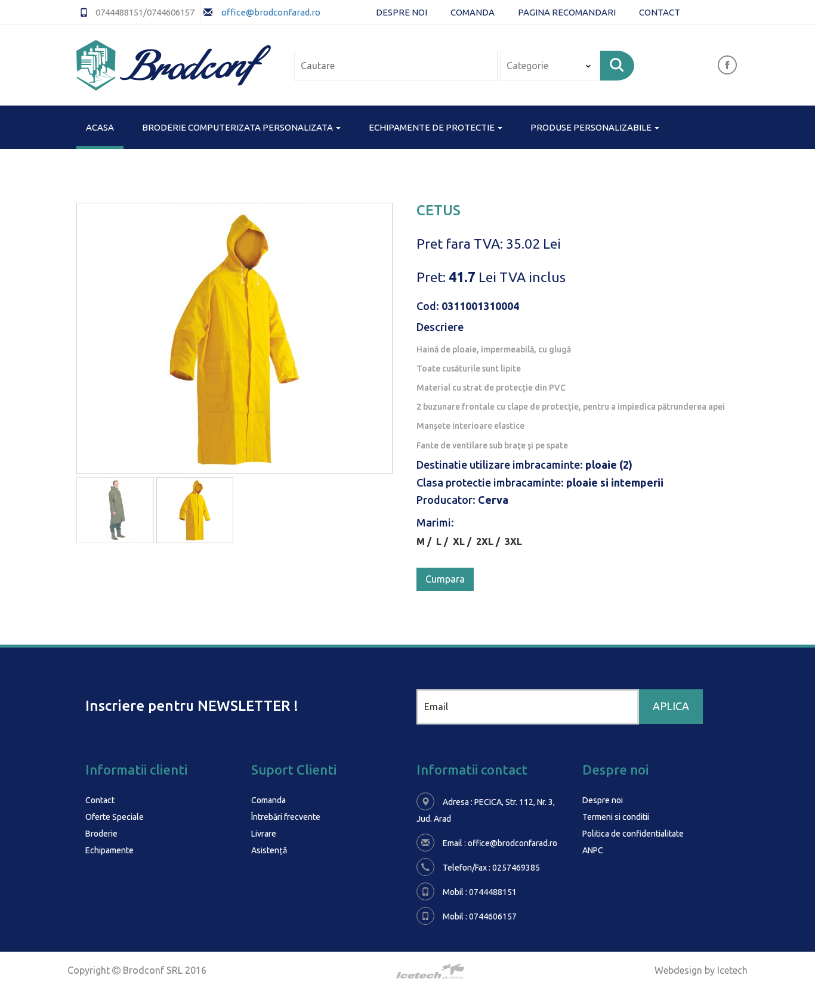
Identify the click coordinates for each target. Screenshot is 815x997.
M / (426, 541)
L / (444, 541)
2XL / (490, 541)
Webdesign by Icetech (701, 970)
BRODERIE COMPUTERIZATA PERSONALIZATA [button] (238, 127)
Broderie (101, 833)
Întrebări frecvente (285, 817)
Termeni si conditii (615, 817)
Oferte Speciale (114, 817)
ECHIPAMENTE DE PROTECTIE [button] (432, 127)
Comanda (472, 12)
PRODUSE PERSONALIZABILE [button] (591, 127)
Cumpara (445, 579)
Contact (659, 12)
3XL (513, 541)
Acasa (100, 127)
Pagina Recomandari (567, 12)
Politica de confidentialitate (633, 833)
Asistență (269, 850)
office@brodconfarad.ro (270, 12)
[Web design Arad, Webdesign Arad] (407, 971)
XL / (464, 541)
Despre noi (401, 12)
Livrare (263, 833)
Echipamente (109, 850)
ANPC (592, 850)
